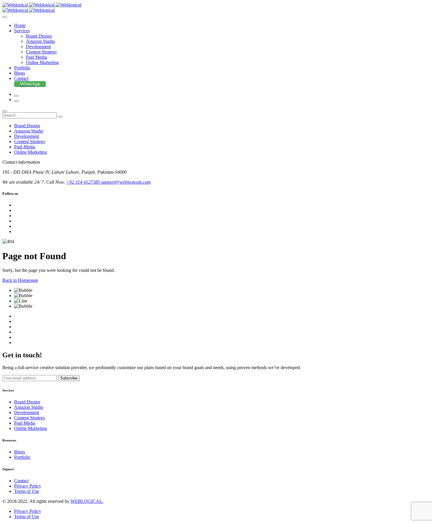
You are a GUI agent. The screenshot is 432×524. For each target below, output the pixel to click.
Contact (21, 78)
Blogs (19, 73)
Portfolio (22, 67)
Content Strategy (41, 51)
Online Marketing (42, 62)
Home (20, 25)
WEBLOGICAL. (87, 501)
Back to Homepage (20, 280)
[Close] (4, 111)
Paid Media (36, 57)
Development (38, 46)
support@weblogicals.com (126, 182)
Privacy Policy (27, 485)
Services (22, 30)
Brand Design (39, 36)
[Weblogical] (41, 4)
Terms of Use (26, 491)
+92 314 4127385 (83, 182)
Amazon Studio (40, 41)
